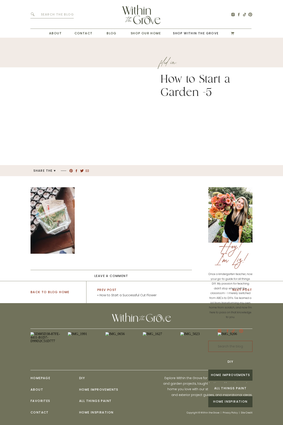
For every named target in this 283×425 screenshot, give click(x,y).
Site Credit (246, 412)
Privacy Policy (230, 412)
